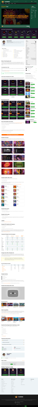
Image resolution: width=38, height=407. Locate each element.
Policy (21, 382)
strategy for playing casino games (6, 231)
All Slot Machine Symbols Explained (29, 76)
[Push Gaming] (35, 41)
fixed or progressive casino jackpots (7, 221)
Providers (2, 390)
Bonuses (9, 3)
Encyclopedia (2, 391)
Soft (11, 387)
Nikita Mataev (9, 353)
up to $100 (21, 123)
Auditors (12, 390)
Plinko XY (31, 95)
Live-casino (12, 384)
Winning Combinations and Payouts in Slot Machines (30, 78)
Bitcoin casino (12, 382)
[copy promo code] (21, 85)
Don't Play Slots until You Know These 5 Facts (30, 75)
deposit (10, 113)
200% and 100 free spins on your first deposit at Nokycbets (33, 121)
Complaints (12, 385)
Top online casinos (3, 386)
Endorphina (31, 112)
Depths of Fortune (22, 235)
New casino (2, 380)
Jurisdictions (12, 388)
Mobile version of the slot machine (4, 313)
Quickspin (31, 115)
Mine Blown (32, 82)
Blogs (31, 380)
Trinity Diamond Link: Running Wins (33, 108)
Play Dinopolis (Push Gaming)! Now (12, 134)
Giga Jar (3, 267)
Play (5, 86)
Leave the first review (33, 7)
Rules (2, 387)
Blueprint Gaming (14, 322)
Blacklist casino (3, 381)
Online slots (2, 384)
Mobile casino (12, 383)
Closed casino (2, 382)
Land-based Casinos (13, 386)
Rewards (2, 389)
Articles (12, 3)
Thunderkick (32, 102)
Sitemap (12, 391)
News (15, 3)
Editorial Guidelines (23, 384)
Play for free (33, 84)
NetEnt (31, 86)
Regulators (12, 389)
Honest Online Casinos (3, 385)
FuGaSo (31, 109)
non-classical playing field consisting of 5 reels (19, 122)
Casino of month (12, 380)
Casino (3, 3)
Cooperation (22, 380)
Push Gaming (2, 307)
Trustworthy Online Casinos (4, 383)
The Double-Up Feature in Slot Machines (29, 77)
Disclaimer (22, 381)
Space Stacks (3, 268)
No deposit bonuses (3, 388)
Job (21, 383)
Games (6, 3)
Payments (12, 381)
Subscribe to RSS (19, 404)
